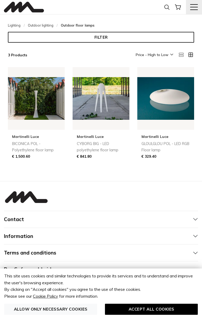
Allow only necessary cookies (51, 309)
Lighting (14, 25)
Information (18, 236)
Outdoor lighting (40, 25)
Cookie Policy (45, 296)
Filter (101, 37)
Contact (14, 219)
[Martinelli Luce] (24, 7)
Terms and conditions (30, 253)
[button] (154, 55)
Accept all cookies (151, 309)
